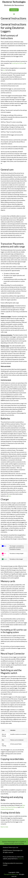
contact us (21, 858)
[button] (14, 14)
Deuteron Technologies (14, 1)
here (4, 70)
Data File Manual (13, 807)
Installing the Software (18, 63)
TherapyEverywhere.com (11, 874)
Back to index (4, 827)
